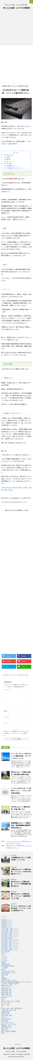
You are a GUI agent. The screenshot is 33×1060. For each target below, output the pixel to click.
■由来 (8, 159)
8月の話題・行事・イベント (9, 948)
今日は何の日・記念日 (22, 674)
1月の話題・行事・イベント (10, 674)
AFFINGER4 (21, 1056)
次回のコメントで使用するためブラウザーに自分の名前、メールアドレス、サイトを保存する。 (16, 733)
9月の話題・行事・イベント (9, 950)
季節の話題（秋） (6, 994)
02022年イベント (6, 921)
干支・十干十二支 (6, 996)
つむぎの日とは (8, 155)
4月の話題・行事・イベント (9, 941)
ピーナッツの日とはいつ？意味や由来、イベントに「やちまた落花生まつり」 (21, 908)
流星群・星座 (5, 1013)
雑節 (2, 1033)
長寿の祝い (4, 1029)
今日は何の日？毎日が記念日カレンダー (14, 502)
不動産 (3, 962)
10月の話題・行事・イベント (10, 928)
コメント (7, 689)
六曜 (2, 976)
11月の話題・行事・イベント (10, 930)
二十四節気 (4, 967)
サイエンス (4, 957)
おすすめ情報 (5, 951)
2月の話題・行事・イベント (9, 935)
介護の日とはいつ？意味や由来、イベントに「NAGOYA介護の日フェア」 (21, 872)
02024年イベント (6, 925)
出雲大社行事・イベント (8, 980)
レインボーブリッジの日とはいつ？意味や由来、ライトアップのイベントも (21, 756)
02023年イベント (6, 923)
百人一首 (4, 1017)
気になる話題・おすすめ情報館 (16, 8)
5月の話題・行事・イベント (9, 943)
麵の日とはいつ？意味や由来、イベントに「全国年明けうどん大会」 (21, 896)
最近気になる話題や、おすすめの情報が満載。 (16, 1051)
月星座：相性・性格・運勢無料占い (12, 1008)
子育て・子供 (5, 987)
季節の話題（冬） (6, 989)
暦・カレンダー (6, 1003)
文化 (2, 999)
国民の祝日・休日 (6, 985)
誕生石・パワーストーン (8, 1024)
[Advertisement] (16, 28)
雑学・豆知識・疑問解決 (8, 1031)
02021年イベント (6, 920)
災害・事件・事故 (6, 1015)
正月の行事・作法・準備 (8, 1010)
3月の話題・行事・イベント (9, 939)
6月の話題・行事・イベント (9, 944)
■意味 (8, 157)
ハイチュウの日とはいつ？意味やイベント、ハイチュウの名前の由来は (21, 790)
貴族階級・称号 (6, 1026)
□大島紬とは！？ (12, 166)
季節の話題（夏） (6, 990)
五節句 (3, 969)
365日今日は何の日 (7, 937)
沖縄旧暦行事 (5, 1012)
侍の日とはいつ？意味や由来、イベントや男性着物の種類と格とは (21, 884)
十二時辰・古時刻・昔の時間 (10, 983)
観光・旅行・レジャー (8, 1022)
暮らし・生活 (5, 1004)
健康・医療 (4, 974)
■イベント (10, 161)
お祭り (3, 953)
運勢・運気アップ (6, 1027)
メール (6, 717)
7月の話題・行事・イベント (9, 946)
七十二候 (4, 960)
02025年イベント (6, 927)
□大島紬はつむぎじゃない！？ (16, 168)
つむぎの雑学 (8, 163)
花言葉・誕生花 (6, 1019)
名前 (6, 711)
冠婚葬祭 (4, 978)
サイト (5, 723)
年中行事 (4, 997)
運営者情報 (17, 1044)
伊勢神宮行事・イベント (8, 973)
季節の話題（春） (6, 992)
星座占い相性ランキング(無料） (11, 1001)
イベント (4, 955)
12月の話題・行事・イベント (10, 932)
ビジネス (4, 958)
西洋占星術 (4, 1020)
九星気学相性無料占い (8, 966)
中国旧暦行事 (5, 964)
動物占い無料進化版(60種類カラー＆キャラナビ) (16, 981)
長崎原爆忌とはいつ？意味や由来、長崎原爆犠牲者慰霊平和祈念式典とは (21, 825)
